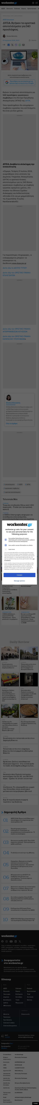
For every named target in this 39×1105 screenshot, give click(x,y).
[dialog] (19, 552)
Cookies (35, 1103)
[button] (19, 549)
